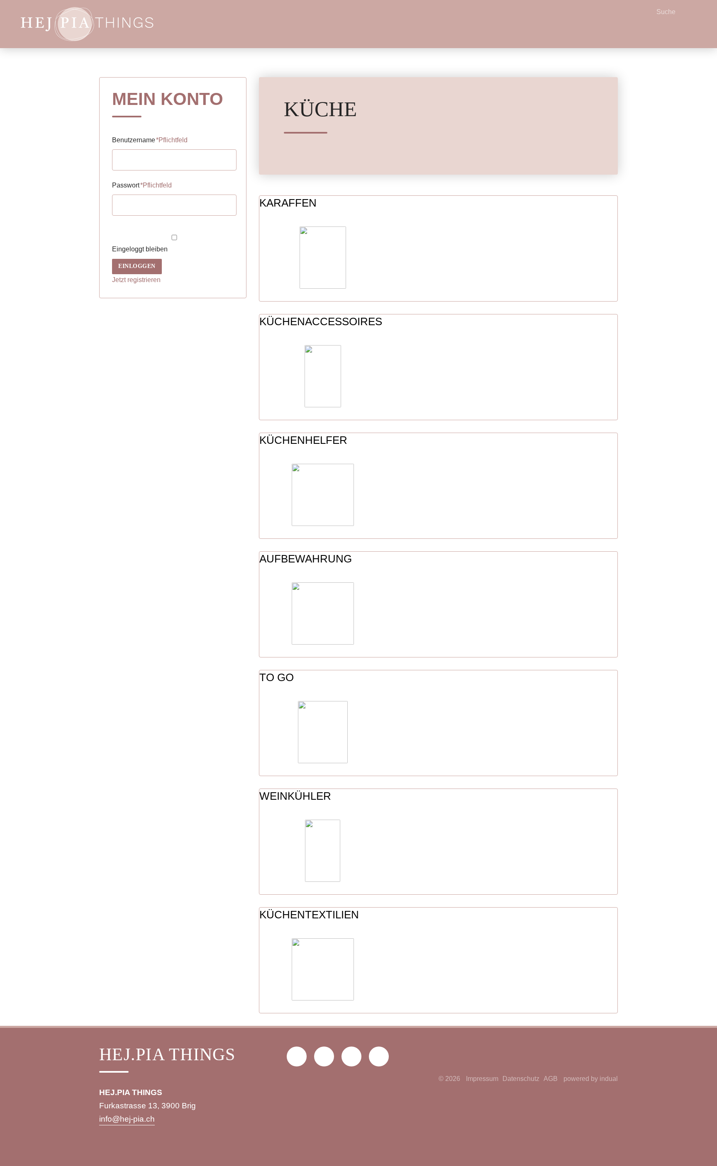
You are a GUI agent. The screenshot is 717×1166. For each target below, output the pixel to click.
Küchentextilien (309, 914)
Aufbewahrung (305, 559)
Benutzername (150, 140)
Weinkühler (295, 796)
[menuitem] (482, 1078)
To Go (276, 677)
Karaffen (288, 203)
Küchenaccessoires (320, 321)
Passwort (142, 185)
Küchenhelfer (303, 440)
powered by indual (590, 1078)
